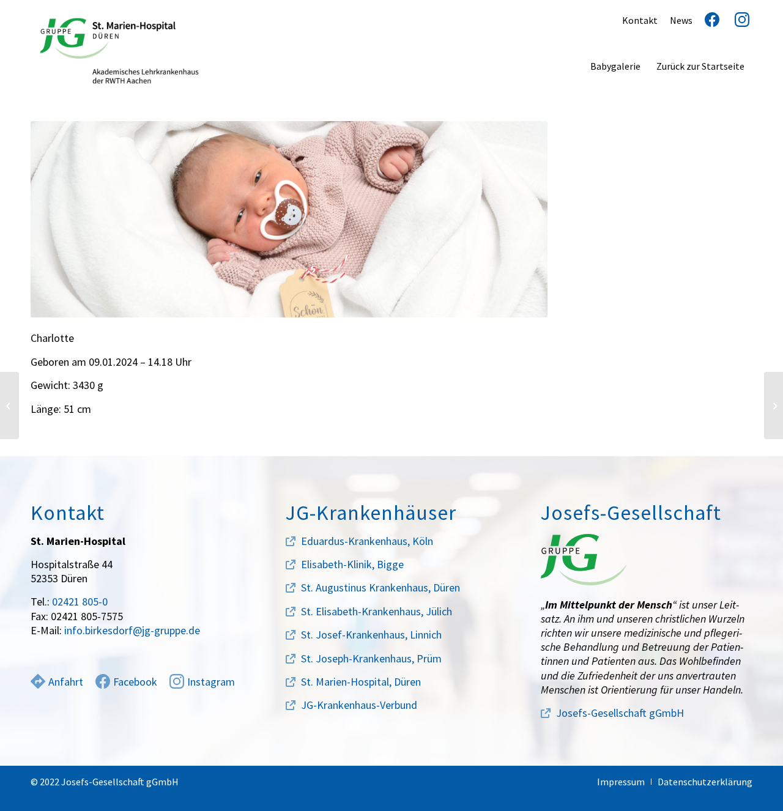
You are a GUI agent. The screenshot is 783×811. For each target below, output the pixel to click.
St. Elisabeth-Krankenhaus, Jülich (376, 611)
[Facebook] (707, 20)
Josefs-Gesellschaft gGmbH (620, 713)
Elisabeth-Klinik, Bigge (352, 564)
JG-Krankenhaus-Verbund (359, 705)
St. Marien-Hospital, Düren (361, 682)
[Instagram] (737, 20)
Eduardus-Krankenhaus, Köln (367, 541)
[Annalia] (9, 405)
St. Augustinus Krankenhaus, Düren (380, 587)
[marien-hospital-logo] (119, 50)
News (681, 20)
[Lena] (773, 405)
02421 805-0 (80, 601)
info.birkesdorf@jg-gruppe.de (132, 630)
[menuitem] (615, 66)
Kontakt (640, 20)
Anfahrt (65, 682)
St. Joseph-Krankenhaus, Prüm (371, 658)
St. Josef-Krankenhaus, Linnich (371, 635)
